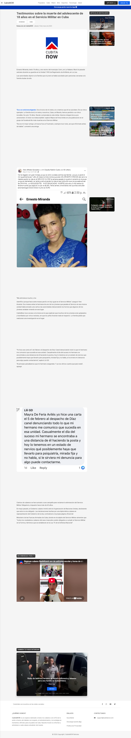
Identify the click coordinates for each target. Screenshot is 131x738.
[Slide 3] (43, 693)
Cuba (48, 3)
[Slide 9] (64, 693)
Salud (80, 3)
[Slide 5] (50, 693)
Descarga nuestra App (74, 722)
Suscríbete (70, 718)
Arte (58, 3)
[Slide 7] (57, 693)
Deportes (64, 3)
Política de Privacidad (74, 726)
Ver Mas (51, 689)
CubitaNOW (9, 3)
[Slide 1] (36, 693)
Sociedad (22, 22)
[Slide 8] (60, 693)
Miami (53, 3)
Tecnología (73, 3)
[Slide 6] (53, 693)
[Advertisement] (52, 94)
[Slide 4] (46, 693)
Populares (41, 3)
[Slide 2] (39, 693)
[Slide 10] (67, 693)
